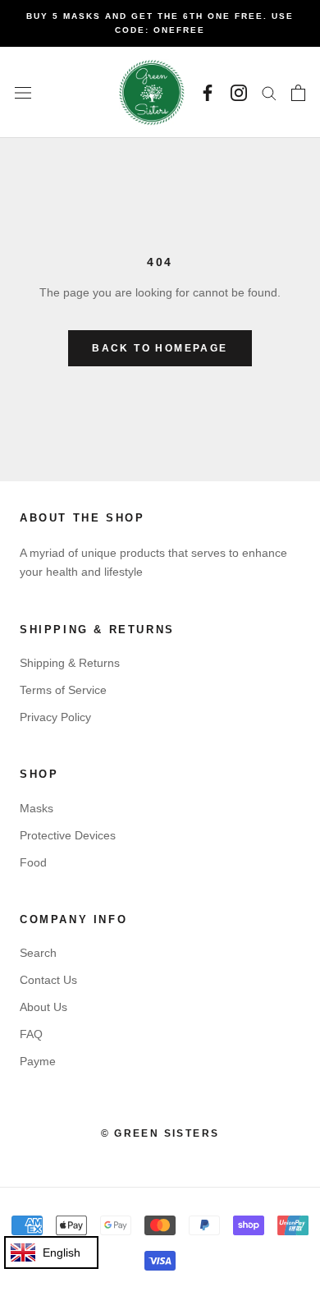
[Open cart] (298, 93)
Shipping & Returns (70, 662)
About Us (43, 1007)
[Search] (269, 92)
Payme (38, 1061)
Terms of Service (63, 689)
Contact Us (48, 979)
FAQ (31, 1034)
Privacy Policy (55, 717)
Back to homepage (159, 348)
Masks (36, 808)
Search (38, 952)
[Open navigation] (23, 92)
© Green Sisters (160, 1133)
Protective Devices (68, 835)
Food (33, 862)
